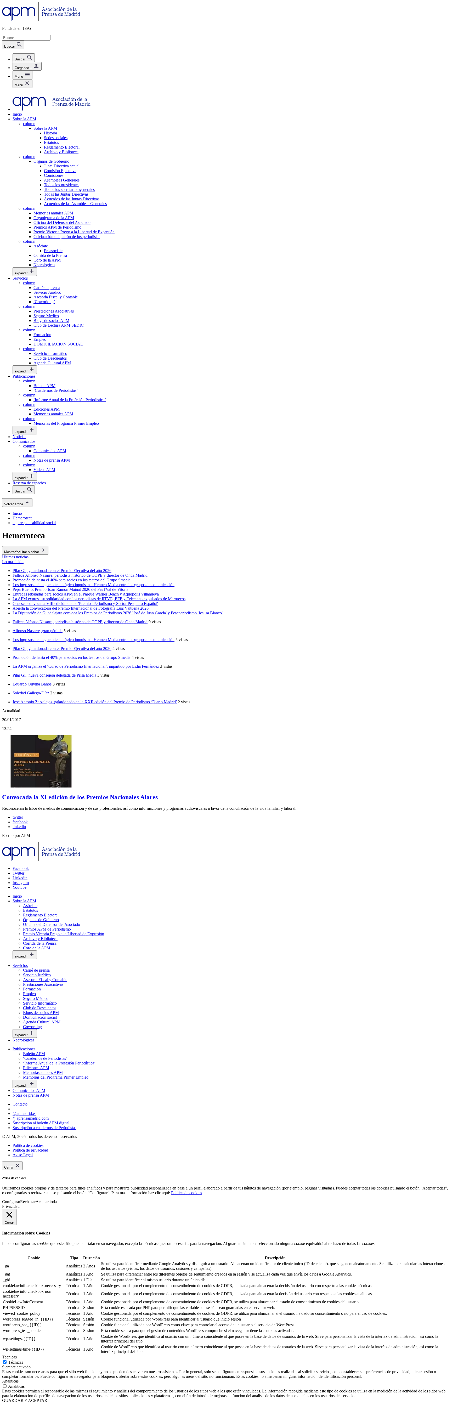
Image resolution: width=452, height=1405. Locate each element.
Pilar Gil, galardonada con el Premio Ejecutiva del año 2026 (62, 648)
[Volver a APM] (41, 19)
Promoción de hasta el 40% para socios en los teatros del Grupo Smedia (72, 657)
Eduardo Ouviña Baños (32, 684)
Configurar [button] (11, 1201)
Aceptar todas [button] (47, 1201)
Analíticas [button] (10, 1381)
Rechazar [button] (28, 1201)
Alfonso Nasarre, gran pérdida (38, 630)
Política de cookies (186, 1193)
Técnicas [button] (9, 1357)
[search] (24, 57)
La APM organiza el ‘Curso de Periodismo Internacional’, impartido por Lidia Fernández (86, 666)
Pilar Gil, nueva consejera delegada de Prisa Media (54, 675)
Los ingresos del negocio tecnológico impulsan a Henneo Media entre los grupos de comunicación (93, 639)
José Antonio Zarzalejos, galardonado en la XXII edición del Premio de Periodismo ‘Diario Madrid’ (95, 702)
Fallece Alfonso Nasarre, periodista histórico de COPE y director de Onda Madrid (80, 622)
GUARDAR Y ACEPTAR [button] (24, 1400)
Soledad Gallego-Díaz (31, 693)
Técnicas (15, 1362)
